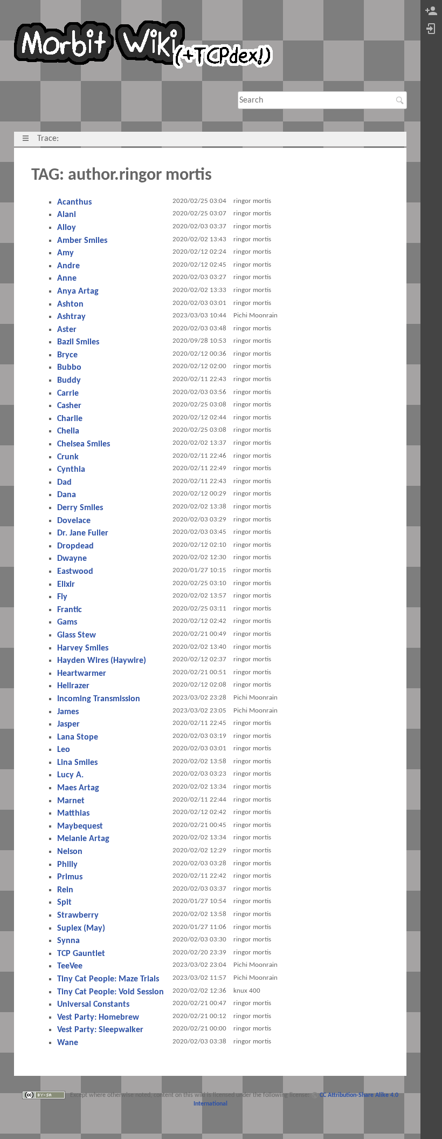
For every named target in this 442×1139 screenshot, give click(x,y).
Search (401, 100)
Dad (64, 482)
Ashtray (71, 317)
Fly (62, 597)
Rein (65, 890)
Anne (67, 278)
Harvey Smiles (82, 648)
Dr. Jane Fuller (82, 533)
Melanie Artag (83, 839)
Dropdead (75, 546)
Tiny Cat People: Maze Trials (108, 979)
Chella (68, 431)
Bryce (67, 355)
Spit (64, 902)
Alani (66, 215)
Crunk (68, 457)
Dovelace (74, 521)
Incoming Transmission (98, 699)
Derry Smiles (80, 508)
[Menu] (26, 138)
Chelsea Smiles (83, 444)
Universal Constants (93, 1004)
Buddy (69, 380)
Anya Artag (78, 291)
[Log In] (431, 29)
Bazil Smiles (78, 342)
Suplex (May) (81, 928)
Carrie (68, 393)
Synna (68, 941)
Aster (67, 330)
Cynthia (71, 469)
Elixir (66, 584)
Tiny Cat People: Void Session (110, 992)
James (68, 712)
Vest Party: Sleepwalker (100, 1030)
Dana (66, 495)
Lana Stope (77, 737)
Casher (69, 406)
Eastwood (75, 571)
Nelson (69, 852)
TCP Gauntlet (81, 954)
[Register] (431, 12)
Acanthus (74, 202)
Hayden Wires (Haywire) (101, 660)
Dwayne (72, 558)
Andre (68, 266)
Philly (67, 864)
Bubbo (69, 367)
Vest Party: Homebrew (98, 1017)
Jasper (68, 724)
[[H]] (147, 47)
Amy (65, 253)
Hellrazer (73, 686)
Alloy (66, 227)
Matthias (73, 813)
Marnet (71, 801)
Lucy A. (70, 775)
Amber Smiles (82, 240)
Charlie (69, 419)
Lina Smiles (77, 762)
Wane (67, 1043)
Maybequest (80, 826)
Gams (67, 622)
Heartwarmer (81, 673)
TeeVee (69, 966)
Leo (63, 749)
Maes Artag (78, 788)
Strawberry (78, 915)
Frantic (69, 610)
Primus (69, 877)
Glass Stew (76, 635)
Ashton (70, 304)
